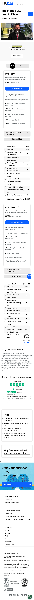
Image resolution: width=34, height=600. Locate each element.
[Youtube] (14, 595)
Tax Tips (7, 533)
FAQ (6, 536)
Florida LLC (8, 500)
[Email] (10, 595)
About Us (8, 530)
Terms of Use (20, 573)
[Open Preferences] (30, 597)
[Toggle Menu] (30, 14)
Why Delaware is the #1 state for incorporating (16, 451)
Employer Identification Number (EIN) (17, 519)
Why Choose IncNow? (12, 349)
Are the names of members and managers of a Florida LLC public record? (14, 435)
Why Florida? (17, 56)
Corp (22, 66)
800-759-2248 (13, 560)
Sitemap (6, 575)
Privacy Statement (9, 573)
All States (8, 542)
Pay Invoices (9, 514)
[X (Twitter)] (22, 595)
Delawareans (9, 544)
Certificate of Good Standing (14, 516)
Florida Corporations (12, 502)
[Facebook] (18, 595)
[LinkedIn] (25, 595)
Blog (6, 539)
